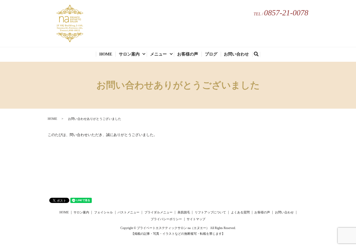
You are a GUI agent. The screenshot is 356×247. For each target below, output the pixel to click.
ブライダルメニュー (158, 212)
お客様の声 (187, 54)
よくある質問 (240, 212)
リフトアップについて (210, 212)
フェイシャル (103, 212)
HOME (105, 54)
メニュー (158, 54)
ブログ (211, 54)
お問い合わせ (236, 54)
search (258, 55)
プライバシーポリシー (166, 219)
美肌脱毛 (183, 212)
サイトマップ (196, 219)
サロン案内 (129, 54)
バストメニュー (128, 212)
